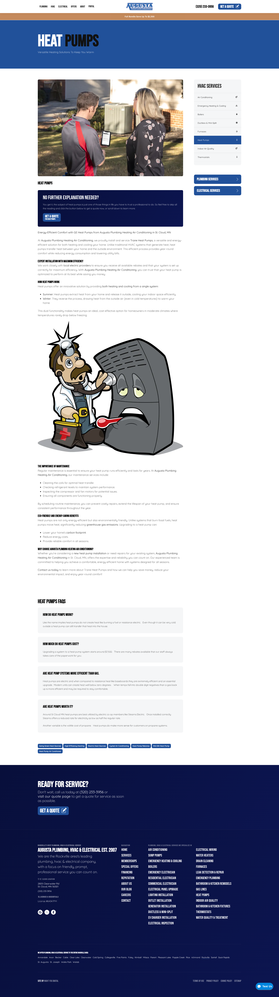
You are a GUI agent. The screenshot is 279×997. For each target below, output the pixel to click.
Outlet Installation (159, 901)
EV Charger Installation (162, 917)
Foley (130, 957)
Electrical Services (208, 191)
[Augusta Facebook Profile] (53, 912)
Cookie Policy (226, 980)
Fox (50, 980)
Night (46, 980)
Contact (126, 901)
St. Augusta (43, 962)
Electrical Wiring (206, 850)
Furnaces (202, 131)
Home (124, 850)
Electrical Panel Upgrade (163, 889)
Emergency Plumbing (208, 878)
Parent (153, 957)
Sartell (214, 957)
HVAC (53, 6)
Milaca (146, 957)
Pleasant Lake (164, 957)
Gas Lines (201, 889)
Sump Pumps (155, 855)
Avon (51, 957)
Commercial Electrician (162, 884)
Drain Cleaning (204, 861)
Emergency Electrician (161, 872)
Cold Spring (98, 957)
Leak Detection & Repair (210, 872)
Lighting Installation (160, 895)
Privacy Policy (212, 980)
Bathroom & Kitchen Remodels (213, 884)
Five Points (122, 957)
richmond (195, 957)
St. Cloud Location (47, 879)
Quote (227, 6)
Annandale (43, 957)
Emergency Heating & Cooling (212, 106)
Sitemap (237, 980)
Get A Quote (52, 217)
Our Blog (126, 889)
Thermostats (204, 157)
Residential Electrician (162, 878)
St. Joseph (55, 962)
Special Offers (129, 867)
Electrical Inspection (161, 923)
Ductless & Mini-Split (207, 123)
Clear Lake (74, 957)
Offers (74, 6)
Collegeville (110, 957)
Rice (188, 957)
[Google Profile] (40, 912)
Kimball (138, 957)
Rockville (206, 957)
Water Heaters (204, 855)
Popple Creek (178, 957)
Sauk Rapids (224, 957)
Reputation (127, 878)
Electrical (63, 6)
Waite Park (66, 962)
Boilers (201, 114)
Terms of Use (198, 980)
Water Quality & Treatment (212, 917)
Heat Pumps (203, 140)
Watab (76, 962)
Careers (126, 895)
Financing (126, 872)
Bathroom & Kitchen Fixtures (213, 906)
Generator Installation (162, 906)
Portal (91, 6)
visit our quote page (54, 796)
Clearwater (86, 957)
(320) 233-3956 (205, 6)
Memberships (129, 861)
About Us (126, 884)
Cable (65, 957)
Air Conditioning (205, 97)
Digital (55, 980)
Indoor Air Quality (206, 148)
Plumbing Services (207, 179)
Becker (58, 957)
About (82, 6)
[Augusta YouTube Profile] (46, 912)
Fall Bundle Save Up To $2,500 (139, 16)
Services (126, 855)
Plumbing (44, 6)
